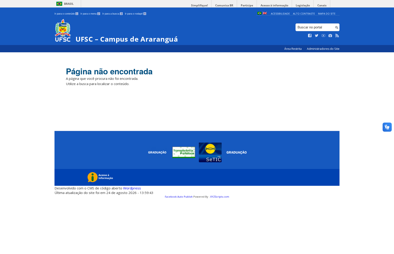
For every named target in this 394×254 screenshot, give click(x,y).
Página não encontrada (109, 71)
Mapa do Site (326, 13)
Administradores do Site (323, 49)
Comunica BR (224, 5)
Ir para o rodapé (135, 13)
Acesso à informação (274, 5)
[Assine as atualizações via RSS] (337, 36)
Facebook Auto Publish (179, 196)
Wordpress (132, 188)
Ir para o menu (89, 13)
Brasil (69, 4)
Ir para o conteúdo (66, 13)
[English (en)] (265, 13)
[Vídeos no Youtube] (323, 36)
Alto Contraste (304, 13)
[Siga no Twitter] (317, 36)
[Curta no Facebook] (310, 36)
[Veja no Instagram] (330, 36)
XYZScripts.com (219, 196)
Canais (322, 5)
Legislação (303, 5)
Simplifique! (199, 5)
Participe (247, 5)
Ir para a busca (112, 13)
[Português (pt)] (259, 13)
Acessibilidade (280, 13)
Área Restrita (293, 49)
